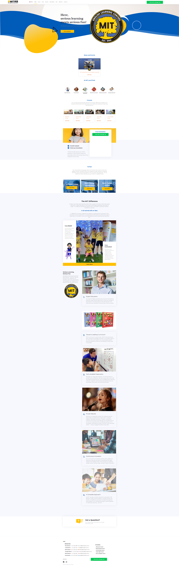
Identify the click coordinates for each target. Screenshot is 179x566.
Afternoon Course (99, 546)
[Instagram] (66, 562)
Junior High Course (100, 551)
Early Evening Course (100, 548)
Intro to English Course (100, 553)
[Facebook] (63, 562)
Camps (43, 1)
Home (35, 1)
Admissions (60, 1)
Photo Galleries (52, 1)
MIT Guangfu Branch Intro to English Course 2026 (89, 72)
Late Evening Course (100, 550)
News (57, 1)
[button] (87, 261)
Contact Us (65, 1)
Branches (46, 1)
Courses (39, 1)
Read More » (89, 74)
